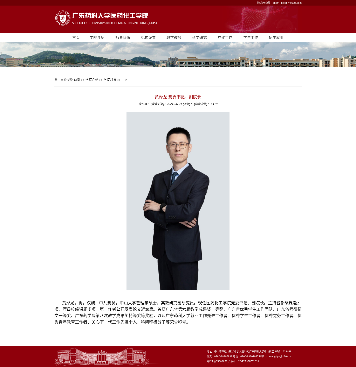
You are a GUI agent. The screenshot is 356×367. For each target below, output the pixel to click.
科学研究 (199, 38)
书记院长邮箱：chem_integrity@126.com (279, 2)
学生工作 (250, 38)
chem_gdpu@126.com (279, 356)
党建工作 (225, 38)
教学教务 (173, 38)
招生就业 (276, 38)
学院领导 (110, 80)
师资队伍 (122, 38)
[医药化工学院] (178, 19)
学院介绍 (97, 38)
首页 (76, 38)
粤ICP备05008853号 (218, 361)
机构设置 (148, 38)
